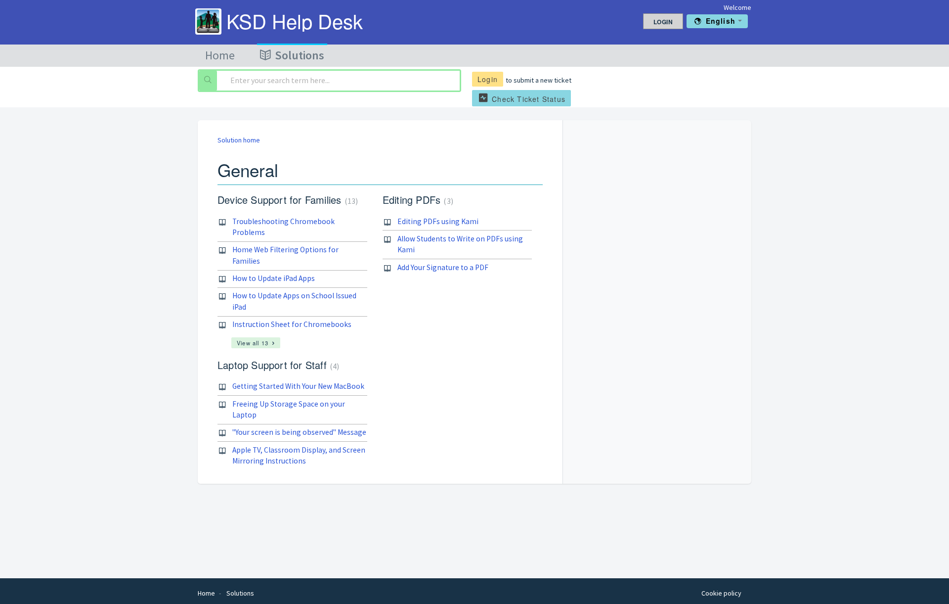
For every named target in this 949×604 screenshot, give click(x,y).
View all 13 (252, 343)
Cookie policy (721, 593)
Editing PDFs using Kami (437, 221)
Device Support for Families (286, 199)
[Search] (208, 81)
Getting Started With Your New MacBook (298, 386)
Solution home (238, 140)
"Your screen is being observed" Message (299, 432)
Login (487, 79)
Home (220, 55)
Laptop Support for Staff (277, 365)
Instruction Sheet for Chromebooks (291, 324)
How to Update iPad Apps (273, 278)
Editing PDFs (417, 199)
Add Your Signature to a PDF (442, 267)
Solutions (299, 55)
